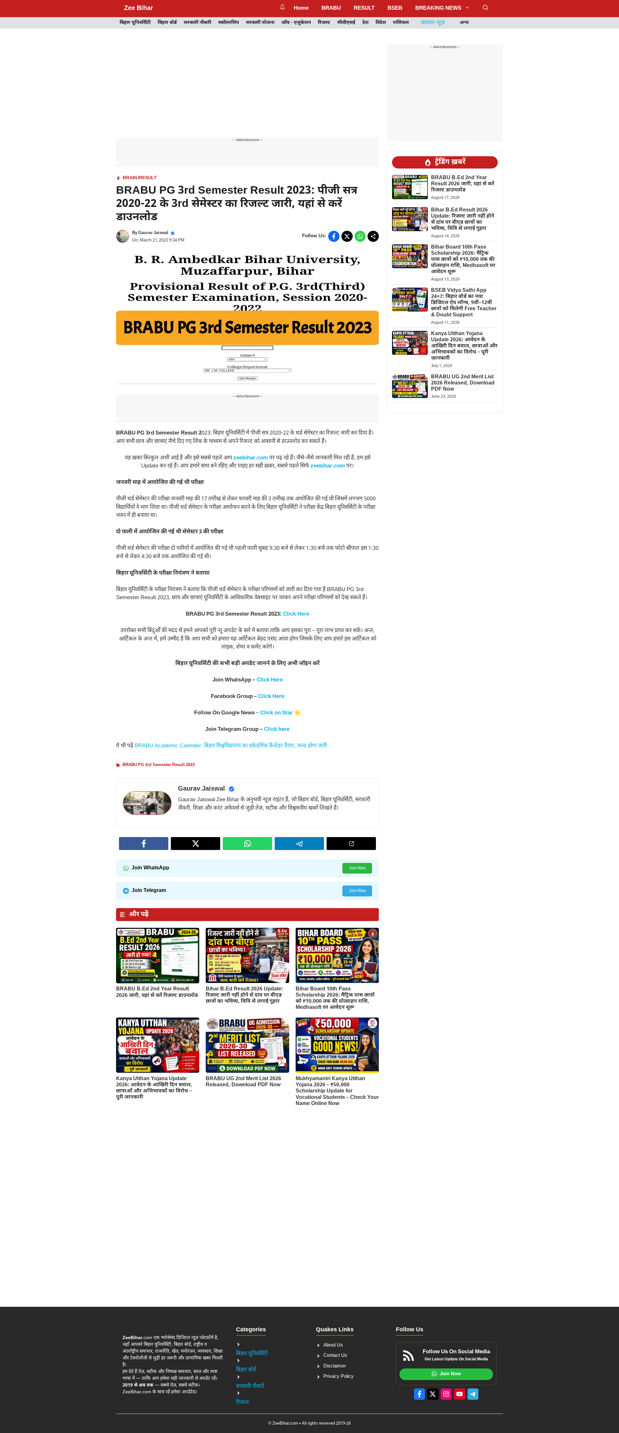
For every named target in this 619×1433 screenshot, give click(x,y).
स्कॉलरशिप (228, 23)
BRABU (331, 8)
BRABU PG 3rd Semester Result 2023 (159, 765)
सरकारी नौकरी (197, 23)
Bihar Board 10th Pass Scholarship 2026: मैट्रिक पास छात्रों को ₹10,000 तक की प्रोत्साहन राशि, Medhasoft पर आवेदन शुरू (335, 998)
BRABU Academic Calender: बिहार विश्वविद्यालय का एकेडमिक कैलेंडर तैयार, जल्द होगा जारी (231, 746)
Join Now (357, 868)
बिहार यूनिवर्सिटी (135, 23)
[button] (486, 8)
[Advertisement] (247, 90)
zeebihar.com (250, 458)
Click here (277, 729)
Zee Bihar (138, 8)
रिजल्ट (324, 23)
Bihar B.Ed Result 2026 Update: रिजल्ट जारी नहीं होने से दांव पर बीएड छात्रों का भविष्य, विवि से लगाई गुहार (244, 995)
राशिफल (401, 23)
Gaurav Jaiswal (153, 233)
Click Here (296, 614)
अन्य (464, 23)
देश (365, 23)
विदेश (381, 23)
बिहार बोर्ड (167, 23)
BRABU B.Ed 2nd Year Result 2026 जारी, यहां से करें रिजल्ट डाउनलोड (157, 992)
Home (301, 8)
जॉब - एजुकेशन (296, 23)
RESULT (364, 8)
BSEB (395, 8)
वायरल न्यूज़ (433, 22)
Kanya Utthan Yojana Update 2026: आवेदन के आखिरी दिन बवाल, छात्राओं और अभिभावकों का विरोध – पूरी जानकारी (154, 1088)
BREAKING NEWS (438, 8)
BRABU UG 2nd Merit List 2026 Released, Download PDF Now (243, 1082)
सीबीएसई (346, 23)
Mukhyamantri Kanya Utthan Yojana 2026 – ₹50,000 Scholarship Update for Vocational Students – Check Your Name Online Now (337, 1091)
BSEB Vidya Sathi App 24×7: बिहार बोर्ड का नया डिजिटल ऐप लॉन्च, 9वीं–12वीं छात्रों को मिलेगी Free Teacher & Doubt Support (463, 303)
